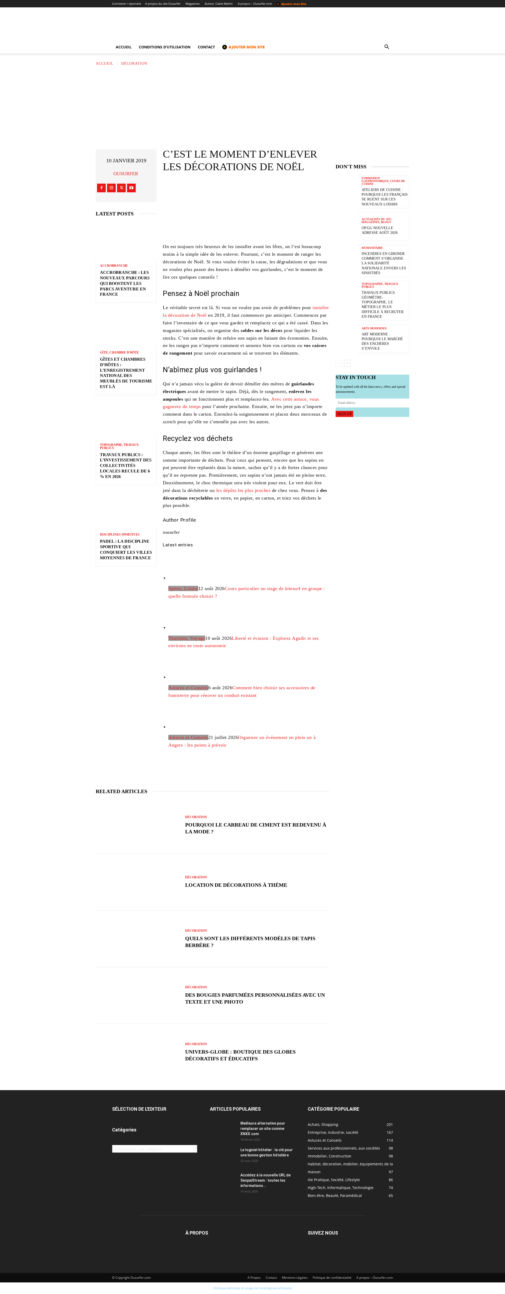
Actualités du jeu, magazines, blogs (377, 221)
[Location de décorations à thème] (138, 882)
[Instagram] (111, 188)
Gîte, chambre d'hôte (119, 352)
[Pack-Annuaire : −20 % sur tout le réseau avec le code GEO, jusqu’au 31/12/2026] (246, 220)
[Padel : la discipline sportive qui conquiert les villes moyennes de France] (126, 509)
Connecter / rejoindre (126, 4)
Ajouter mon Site (291, 4)
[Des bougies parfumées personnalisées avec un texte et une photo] (138, 995)
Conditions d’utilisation (164, 46)
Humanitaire (372, 247)
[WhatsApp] (274, 187)
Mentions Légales (295, 1277)
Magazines (192, 4)
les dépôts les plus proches (243, 490)
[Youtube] (131, 188)
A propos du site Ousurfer (162, 4)
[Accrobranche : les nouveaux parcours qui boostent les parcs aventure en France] (126, 240)
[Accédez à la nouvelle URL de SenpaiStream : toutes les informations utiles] (223, 1181)
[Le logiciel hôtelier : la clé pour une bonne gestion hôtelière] (223, 1156)
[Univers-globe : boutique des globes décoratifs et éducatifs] (138, 1052)
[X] (121, 188)
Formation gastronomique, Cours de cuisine (383, 181)
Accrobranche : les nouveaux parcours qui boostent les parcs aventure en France (125, 283)
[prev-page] (339, 363)
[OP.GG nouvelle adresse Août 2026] (347, 226)
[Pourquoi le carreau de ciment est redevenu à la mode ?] (138, 825)
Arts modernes (374, 328)
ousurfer (125, 173)
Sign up (344, 414)
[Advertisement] (252, 106)
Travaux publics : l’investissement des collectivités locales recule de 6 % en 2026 (126, 465)
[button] (386, 47)
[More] (290, 187)
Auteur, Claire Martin (219, 4)
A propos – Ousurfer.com (255, 4)
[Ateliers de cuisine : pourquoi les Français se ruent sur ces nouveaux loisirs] (347, 189)
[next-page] (347, 363)
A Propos (254, 1277)
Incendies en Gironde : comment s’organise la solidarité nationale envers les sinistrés (384, 263)
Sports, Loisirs (183, 588)
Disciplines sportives (120, 534)
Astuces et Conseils (188, 687)
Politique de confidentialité (332, 1277)
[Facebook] (101, 188)
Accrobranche (114, 265)
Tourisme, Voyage (186, 638)
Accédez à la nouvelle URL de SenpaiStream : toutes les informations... (265, 1180)
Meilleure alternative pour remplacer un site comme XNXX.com (262, 1128)
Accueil (124, 46)
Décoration (134, 64)
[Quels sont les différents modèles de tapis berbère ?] (138, 939)
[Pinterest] (258, 187)
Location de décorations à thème (236, 885)
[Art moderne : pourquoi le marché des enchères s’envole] (347, 339)
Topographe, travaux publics (119, 446)
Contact (206, 46)
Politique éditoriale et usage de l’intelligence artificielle (253, 1288)
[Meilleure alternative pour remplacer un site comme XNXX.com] (223, 1130)
